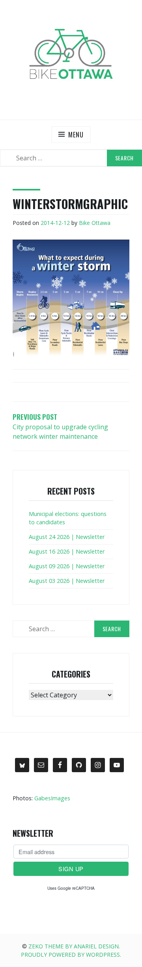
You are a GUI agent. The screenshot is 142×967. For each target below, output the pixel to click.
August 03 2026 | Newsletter (67, 580)
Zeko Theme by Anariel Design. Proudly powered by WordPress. (71, 950)
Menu (75, 134)
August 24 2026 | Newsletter (67, 537)
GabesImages (52, 798)
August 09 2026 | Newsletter (67, 566)
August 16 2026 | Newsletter (67, 551)
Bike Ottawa (94, 223)
